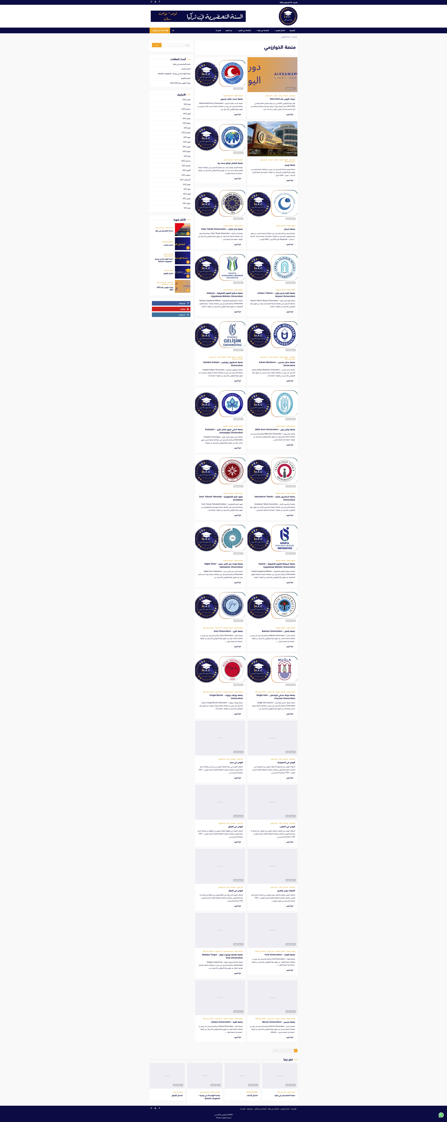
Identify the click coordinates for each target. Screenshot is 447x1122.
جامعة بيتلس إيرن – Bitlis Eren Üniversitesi (272, 405)
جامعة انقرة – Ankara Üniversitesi (220, 997)
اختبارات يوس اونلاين (272, 866)
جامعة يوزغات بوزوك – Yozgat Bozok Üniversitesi (220, 670)
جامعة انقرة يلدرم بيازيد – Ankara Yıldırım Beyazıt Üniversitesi (272, 268)
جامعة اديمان (272, 204)
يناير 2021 (187, 208)
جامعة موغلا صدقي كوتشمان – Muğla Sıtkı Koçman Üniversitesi (272, 670)
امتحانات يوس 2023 (290, 161)
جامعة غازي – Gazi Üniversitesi (220, 606)
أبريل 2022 (186, 142)
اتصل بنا (218, 30)
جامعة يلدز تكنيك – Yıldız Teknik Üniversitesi (220, 204)
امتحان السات (185, 69)
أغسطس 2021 (185, 180)
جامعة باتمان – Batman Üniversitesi (272, 606)
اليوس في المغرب (272, 802)
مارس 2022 (186, 147)
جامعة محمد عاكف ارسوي (220, 74)
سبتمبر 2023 (185, 109)
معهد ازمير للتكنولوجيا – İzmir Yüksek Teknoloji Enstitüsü (220, 472)
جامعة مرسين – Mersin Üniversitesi (272, 997)
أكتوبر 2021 (186, 170)
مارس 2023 (186, 118)
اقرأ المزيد (289, 114)
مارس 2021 (186, 198)
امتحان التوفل (185, 78)
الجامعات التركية (238, 95)
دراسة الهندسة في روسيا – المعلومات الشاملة (174, 74)
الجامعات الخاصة (221, 357)
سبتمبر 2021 (185, 175)
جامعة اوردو (272, 138)
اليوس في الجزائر (220, 866)
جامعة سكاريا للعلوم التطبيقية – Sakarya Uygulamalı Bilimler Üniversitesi (220, 268)
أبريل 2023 (186, 114)
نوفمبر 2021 (186, 166)
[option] (171, 230)
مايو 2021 (186, 189)
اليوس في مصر (220, 738)
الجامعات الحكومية (228, 95)
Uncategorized (167, 242)
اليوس (275, 95)
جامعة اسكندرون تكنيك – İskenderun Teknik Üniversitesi (272, 472)
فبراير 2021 (186, 203)
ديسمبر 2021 (185, 161)
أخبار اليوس (292, 95)
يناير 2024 (187, 104)
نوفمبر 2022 (186, 132)
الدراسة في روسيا (168, 256)
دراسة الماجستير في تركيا (181, 64)
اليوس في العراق (220, 802)
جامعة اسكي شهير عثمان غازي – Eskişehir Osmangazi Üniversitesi (220, 405)
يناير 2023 (187, 128)
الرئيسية (292, 30)
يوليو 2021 (186, 184)
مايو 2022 (186, 137)
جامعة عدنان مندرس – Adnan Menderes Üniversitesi (272, 336)
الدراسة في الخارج (245, 30)
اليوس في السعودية (272, 738)
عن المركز (229, 30)
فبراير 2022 (186, 151)
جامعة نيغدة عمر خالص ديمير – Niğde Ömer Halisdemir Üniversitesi (220, 539)
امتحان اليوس (280, 30)
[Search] (173, 30)
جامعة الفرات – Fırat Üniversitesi (272, 930)
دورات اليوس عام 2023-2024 (272, 74)
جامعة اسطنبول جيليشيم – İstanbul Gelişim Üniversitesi (220, 336)
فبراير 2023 (186, 123)
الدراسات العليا (169, 227)
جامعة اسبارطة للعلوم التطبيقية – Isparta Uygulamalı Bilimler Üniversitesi (272, 539)
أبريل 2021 (186, 194)
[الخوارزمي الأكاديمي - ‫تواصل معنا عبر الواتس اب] (441, 1115)
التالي (275, 1051)
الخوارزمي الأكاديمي (220, 1115)
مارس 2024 (186, 99)
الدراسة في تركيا (263, 30)
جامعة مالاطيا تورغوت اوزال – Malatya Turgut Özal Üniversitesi (220, 930)
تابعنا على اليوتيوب (158, 30)
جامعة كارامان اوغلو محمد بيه (220, 138)
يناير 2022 (187, 156)
